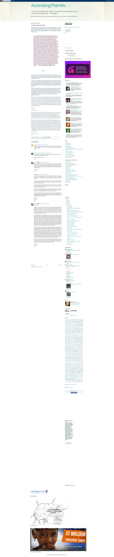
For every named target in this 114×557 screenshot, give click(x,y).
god (78, 341)
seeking (70, 370)
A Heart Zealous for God (71, 214)
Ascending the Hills (67, 31)
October (68, 244)
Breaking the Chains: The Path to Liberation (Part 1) (74, 134)
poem (70, 363)
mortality (70, 358)
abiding (66, 319)
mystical (67, 359)
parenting (75, 361)
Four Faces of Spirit (72, 340)
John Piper (74, 351)
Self (73, 370)
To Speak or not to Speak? (71, 219)
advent (66, 320)
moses (74, 358)
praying (69, 364)
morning (67, 358)
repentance (81, 367)
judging (69, 352)
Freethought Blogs (69, 249)
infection (80, 348)
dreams (81, 336)
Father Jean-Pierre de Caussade (71, 339)
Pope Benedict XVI (75, 363)
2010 (67, 204)
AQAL (69, 321)
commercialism (77, 328)
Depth (67, 291)
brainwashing (71, 324)
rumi (78, 368)
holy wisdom (71, 346)
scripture (66, 370)
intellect (70, 349)
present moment (74, 364)
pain (71, 361)
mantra (77, 355)
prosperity (81, 364)
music (82, 358)
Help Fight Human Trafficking (70, 165)
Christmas (67, 327)
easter (66, 337)
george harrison (73, 341)
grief (75, 343)
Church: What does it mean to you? (72, 105)
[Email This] (45, 137)
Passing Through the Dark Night (72, 213)
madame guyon (67, 355)
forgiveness (66, 340)
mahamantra (72, 355)
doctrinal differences (68, 336)
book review (80, 323)
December (68, 205)
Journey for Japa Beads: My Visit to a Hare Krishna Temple (77, 110)
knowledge (70, 353)
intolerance (81, 349)
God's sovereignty (77, 342)
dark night (66, 333)
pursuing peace (75, 365)
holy (72, 345)
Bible (68, 323)
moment (78, 357)
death (74, 333)
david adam (70, 333)
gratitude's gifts (71, 343)
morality (82, 357)
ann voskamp (79, 320)
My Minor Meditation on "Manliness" (76, 284)
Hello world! (68, 273)
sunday (75, 376)
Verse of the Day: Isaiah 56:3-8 (72, 232)
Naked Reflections (69, 279)
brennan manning (76, 324)
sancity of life (76, 369)
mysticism (70, 359)
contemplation (79, 330)
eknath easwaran (79, 337)
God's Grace (69, 238)
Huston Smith (75, 347)
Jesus (66, 351)
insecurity (66, 349)
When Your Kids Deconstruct (70, 277)
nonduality (74, 360)
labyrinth (81, 353)
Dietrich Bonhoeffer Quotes (70, 156)
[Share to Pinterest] (49, 137)
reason (72, 366)
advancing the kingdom (78, 319)
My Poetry (67, 145)
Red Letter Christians (69, 173)
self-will (77, 370)
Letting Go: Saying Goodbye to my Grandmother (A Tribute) (76, 87)
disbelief (71, 335)
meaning (80, 356)
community (69, 329)
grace (67, 343)
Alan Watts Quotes (69, 146)
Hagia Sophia (80, 343)
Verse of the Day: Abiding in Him (72, 226)
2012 (67, 201)
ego (72, 337)
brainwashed (67, 324)
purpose (70, 365)
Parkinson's (80, 361)
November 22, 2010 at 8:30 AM (44, 162)
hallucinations (67, 344)
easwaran (69, 337)
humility (70, 347)
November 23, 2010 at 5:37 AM (44, 203)
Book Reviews (68, 143)
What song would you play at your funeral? (74, 241)
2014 (67, 198)
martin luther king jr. (68, 356)
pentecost (75, 362)
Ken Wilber (77, 352)
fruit (69, 341)
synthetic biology (79, 376)
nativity (74, 359)
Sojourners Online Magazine (70, 170)
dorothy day (73, 336)
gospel (82, 342)
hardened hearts (72, 344)
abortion (69, 319)
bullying (70, 325)
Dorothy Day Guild (69, 166)
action (73, 319)
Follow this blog (74, 392)
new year (66, 360)
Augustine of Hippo (67, 322)
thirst (43, 138)
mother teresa (78, 358)
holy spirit (79, 345)
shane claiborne (76, 371)
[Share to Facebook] (48, 137)
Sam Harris (72, 369)
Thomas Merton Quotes (69, 152)
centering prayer (78, 325)
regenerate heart (72, 367)
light (76, 354)
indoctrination (76, 348)
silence (82, 371)
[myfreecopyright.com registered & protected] (72, 27)
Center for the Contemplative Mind (71, 179)
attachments (73, 321)
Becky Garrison (80, 322)
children (75, 326)
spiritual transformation (70, 374)
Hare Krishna (78, 344)
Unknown (35, 144)
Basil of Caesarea (74, 322)
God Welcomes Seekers (71, 223)
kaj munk (73, 352)
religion (77, 367)
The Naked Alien (69, 283)
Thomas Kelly (80, 377)
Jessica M (35, 162)
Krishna (74, 353)
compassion (75, 329)
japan (81, 350)
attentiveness (80, 321)
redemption (80, 366)
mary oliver (75, 356)
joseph (66, 352)
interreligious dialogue (75, 349)
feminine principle (79, 339)
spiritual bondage (68, 373)
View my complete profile (75, 304)
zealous (45, 138)
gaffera (59, 554)
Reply (35, 149)
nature (77, 359)
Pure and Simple (69, 253)
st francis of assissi (73, 375)
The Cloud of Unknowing (70, 177)
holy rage (75, 345)
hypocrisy (80, 347)
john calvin (69, 351)
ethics (69, 338)
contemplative (67, 331)
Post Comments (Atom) (39, 266)
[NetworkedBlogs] (74, 390)
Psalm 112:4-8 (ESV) (70, 242)
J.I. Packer (40, 138)
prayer (66, 364)
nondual (70, 360)
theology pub (72, 377)
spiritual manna (80, 373)
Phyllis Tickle (68, 167)
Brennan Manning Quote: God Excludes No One (74, 211)
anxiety (66, 321)
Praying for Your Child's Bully (75, 117)
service (80, 370)
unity (78, 380)
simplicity (67, 372)
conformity (66, 330)
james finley (71, 350)
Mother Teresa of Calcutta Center (71, 171)
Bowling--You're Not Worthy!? (70, 280)
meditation (67, 357)
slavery (73, 372)
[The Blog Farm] (74, 315)
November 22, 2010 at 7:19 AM (43, 144)
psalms (67, 365)
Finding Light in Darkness (71, 222)
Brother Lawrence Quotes (70, 154)
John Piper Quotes (69, 157)
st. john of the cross (80, 375)
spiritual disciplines (74, 373)
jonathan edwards (79, 351)
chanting (66, 326)
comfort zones (71, 328)
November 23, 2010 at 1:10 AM (43, 174)
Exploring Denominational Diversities (73, 210)
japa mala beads (76, 350)
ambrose (74, 320)
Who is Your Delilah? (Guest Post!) (72, 82)
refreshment (67, 367)
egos (74, 337)
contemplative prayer (74, 331)
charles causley (71, 326)
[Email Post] (43, 137)
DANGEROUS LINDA (69, 272)
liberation (68, 354)
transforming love (68, 379)
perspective (66, 363)
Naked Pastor (68, 172)
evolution (72, 338)
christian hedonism (80, 326)
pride (78, 364)
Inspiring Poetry (68, 144)
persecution (80, 362)
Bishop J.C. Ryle (36, 138)
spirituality (78, 374)
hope (74, 346)
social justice (77, 372)
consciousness (72, 330)
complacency (80, 329)
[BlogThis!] (46, 137)
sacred (81, 368)
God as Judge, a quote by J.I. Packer (73, 233)
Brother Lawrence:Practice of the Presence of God (74, 176)
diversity (80, 335)
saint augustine (67, 369)
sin (70, 372)
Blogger (65, 554)
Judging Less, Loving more (71, 234)
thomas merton (69, 378)
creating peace (72, 332)
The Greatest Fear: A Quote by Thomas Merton (74, 229)
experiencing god (77, 338)
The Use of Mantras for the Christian (76, 128)
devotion (78, 334)
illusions (66, 348)
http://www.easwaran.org (70, 162)
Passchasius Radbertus (68, 362)
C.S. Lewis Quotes (69, 153)
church (72, 327)
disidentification (76, 335)
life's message (73, 354)
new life (81, 359)
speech (82, 372)
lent (65, 354)
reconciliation (75, 366)
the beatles (66, 377)
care (73, 325)
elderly (66, 338)
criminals (81, 332)
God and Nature (69, 230)
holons (69, 345)
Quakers (79, 365)
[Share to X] (47, 137)
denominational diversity (72, 334)
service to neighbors (68, 371)
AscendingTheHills (48, 5)
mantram (80, 355)
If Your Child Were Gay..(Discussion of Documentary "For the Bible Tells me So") (76, 99)
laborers (77, 353)
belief (65, 323)
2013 (67, 200)
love (78, 354)
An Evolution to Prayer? (70, 239)
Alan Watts (70, 320)
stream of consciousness (69, 376)
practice (81, 363)
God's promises (71, 342)
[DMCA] (68, 24)
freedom (77, 340)
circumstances (77, 327)
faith (82, 338)
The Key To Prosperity (70, 225)
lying (81, 354)
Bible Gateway (68, 182)
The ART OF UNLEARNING (75, 254)
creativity (77, 332)
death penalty (78, 333)
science (81, 369)
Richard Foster (74, 368)
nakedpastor (68, 276)
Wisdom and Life (69, 261)
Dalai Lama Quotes (69, 151)
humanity (66, 347)
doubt (77, 336)
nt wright (79, 360)
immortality (70, 348)
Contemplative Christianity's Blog (71, 178)
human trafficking (79, 346)
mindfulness (73, 357)
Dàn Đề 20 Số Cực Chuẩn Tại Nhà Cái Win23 (72, 262)
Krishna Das (68, 161)
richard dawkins (68, 368)
